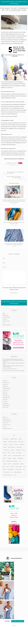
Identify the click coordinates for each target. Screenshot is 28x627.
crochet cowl (19, 447)
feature (9, 455)
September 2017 (6, 405)
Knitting (11, 165)
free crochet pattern (17, 455)
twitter (16, 163)
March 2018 (5, 403)
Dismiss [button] (16, 303)
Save (21, 163)
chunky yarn (20, 441)
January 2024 (6, 382)
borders (5, 441)
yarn (17, 165)
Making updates (7, 324)
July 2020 (5, 392)
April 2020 (5, 393)
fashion (4, 455)
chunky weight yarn (12, 441)
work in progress (17, 472)
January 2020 (6, 395)
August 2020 (6, 390)
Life (4, 322)
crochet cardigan (11, 447)
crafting (7, 164)
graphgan (9, 458)
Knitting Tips (6, 321)
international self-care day (12, 461)
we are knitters (6, 472)
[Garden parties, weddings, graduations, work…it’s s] (7, 609)
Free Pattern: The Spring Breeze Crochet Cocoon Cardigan (13, 366)
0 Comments (16, 11)
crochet (5, 447)
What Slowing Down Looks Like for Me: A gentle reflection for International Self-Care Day (13, 360)
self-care (12, 466)
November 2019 (6, 397)
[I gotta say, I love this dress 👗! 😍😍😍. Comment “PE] (7, 590)
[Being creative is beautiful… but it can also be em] (7, 571)
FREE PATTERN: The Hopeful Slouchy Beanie (13, 370)
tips (15, 165)
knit (20, 461)
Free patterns (6, 317)
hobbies (23, 164)
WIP (12, 472)
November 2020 (6, 388)
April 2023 (5, 384)
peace (7, 466)
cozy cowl (11, 444)
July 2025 (5, 380)
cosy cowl (5, 444)
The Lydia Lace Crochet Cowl (10, 368)
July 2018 (5, 401)
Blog (4, 313)
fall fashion (18, 452)
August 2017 (5, 407)
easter (8, 452)
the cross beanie (10, 469)
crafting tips (12, 164)
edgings (13, 452)
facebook (9, 163)
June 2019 (5, 399)
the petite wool (18, 469)
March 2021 (5, 386)
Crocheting (18, 164)
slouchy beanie (19, 466)
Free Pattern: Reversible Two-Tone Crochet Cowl (14, 364)
